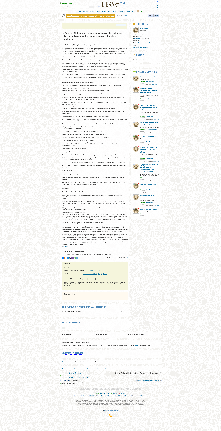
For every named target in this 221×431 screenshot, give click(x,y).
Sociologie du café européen (147, 196)
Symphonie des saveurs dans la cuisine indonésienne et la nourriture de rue (149, 168)
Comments (126, 15)
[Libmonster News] (156, 3)
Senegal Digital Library (100, 368)
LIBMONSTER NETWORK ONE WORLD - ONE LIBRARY (110, 388)
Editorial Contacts (75, 373)
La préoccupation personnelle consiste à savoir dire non (148, 90)
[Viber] (72, 258)
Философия (137, 38)
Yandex (105, 274)
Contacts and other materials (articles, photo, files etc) (90, 267)
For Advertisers (84, 377)
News (76, 377)
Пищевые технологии (151, 129)
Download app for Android (111, 410)
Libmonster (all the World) (90, 274)
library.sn (65, 246)
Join (154, 15)
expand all (78, 311)
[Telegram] (77, 258)
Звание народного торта (149, 136)
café (63, 327)
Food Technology (150, 81)
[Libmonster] (60, 375)
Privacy (65, 368)
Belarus (85, 396)
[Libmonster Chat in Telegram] (128, 373)
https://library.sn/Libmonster (92, 270)
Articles (68, 361)
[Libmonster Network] (148, 380)
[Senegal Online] (136, 32)
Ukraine (92, 396)
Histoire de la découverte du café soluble (149, 124)
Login (157, 15)
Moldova (111, 396)
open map (98, 382)
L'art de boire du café (148, 184)
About (71, 377)
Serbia (123, 393)
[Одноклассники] (65, 258)
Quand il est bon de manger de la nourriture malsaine (149, 107)
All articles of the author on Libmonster (144, 43)
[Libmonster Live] (157, 9)
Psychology (149, 99)
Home (63, 361)
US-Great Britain (105, 393)
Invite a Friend (79, 368)
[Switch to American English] (157, 2)
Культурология (149, 116)
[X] (70, 258)
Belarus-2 (144, 396)
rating (142, 35)
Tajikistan (119, 396)
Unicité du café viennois (149, 209)
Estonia (127, 396)
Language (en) (86, 368)
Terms (70, 368)
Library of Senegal (66, 380)
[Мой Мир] (68, 258)
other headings (145, 38)
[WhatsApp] (75, 258)
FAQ (74, 368)
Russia (77, 396)
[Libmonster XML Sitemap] (110, 417)
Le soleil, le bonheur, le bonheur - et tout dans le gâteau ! (149, 149)
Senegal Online (143, 29)
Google (100, 274)
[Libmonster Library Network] (161, 380)
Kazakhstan (101, 396)
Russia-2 (135, 396)
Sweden (115, 393)
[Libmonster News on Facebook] (157, 5)
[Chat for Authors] (157, 7)
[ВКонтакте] (63, 258)
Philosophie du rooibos (148, 77)
